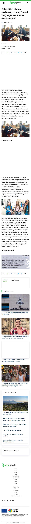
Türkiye (8, 48)
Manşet (3, 48)
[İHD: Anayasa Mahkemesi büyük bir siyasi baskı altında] (15, 302)
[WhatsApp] (7, 52)
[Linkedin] (21, 52)
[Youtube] (13, 501)
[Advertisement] (15, 72)
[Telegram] (18, 52)
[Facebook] (11, 52)
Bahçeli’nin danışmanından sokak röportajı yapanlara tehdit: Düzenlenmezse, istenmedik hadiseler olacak (15, 385)
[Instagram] (5, 501)
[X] (14, 52)
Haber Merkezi (8, 23)
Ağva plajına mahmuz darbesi (12, 430)
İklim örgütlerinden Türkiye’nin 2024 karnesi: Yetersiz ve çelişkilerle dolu (14, 419)
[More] (25, 52)
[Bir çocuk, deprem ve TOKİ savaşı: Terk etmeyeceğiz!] (15, 403)
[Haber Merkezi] (2, 23)
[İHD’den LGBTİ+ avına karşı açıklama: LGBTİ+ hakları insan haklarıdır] (15, 349)
